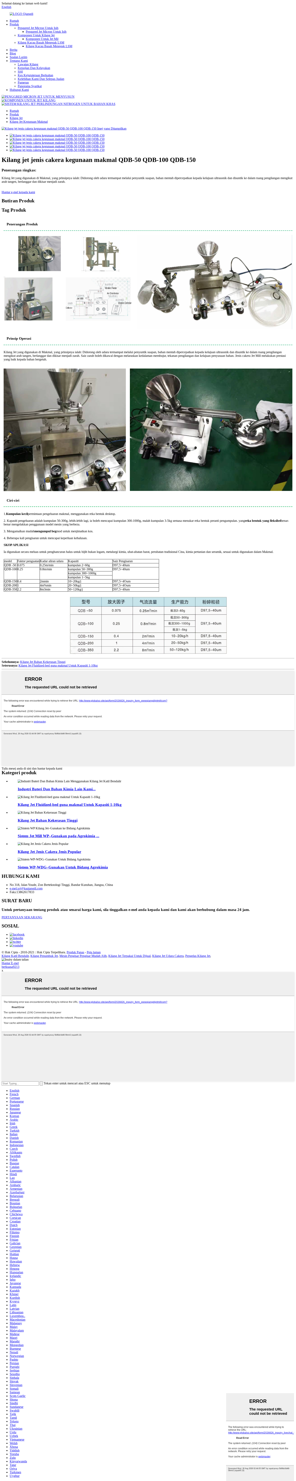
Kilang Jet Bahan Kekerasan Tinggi (42, 662)
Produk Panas (75, 952)
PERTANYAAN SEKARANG (22, 917)
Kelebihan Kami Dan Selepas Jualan (41, 79)
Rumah (14, 20)
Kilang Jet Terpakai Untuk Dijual (129, 956)
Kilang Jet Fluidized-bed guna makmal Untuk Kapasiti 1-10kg (58, 665)
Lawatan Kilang (28, 64)
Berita (13, 49)
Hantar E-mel (10, 963)
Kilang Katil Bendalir (15, 956)
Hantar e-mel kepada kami (18, 192)
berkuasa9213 (10, 966)
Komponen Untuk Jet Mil (42, 39)
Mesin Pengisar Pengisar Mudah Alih (83, 956)
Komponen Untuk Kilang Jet (36, 35)
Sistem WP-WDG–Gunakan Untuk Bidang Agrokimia (63, 867)
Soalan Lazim (18, 57)
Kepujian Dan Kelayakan (34, 68)
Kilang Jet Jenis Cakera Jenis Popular (49, 852)
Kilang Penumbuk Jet (44, 956)
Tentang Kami (19, 60)
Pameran (23, 82)
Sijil (20, 71)
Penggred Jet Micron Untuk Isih (38, 28)
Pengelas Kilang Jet (197, 956)
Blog (13, 53)
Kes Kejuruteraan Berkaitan (35, 75)
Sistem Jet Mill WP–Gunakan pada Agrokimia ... (58, 836)
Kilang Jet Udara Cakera (168, 956)
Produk (14, 24)
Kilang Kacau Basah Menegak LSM (41, 42)
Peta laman (94, 952)
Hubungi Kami (19, 89)
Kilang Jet (16, 118)
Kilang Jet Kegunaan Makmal (29, 121)
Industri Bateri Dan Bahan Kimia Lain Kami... (57, 789)
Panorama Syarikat (30, 86)
